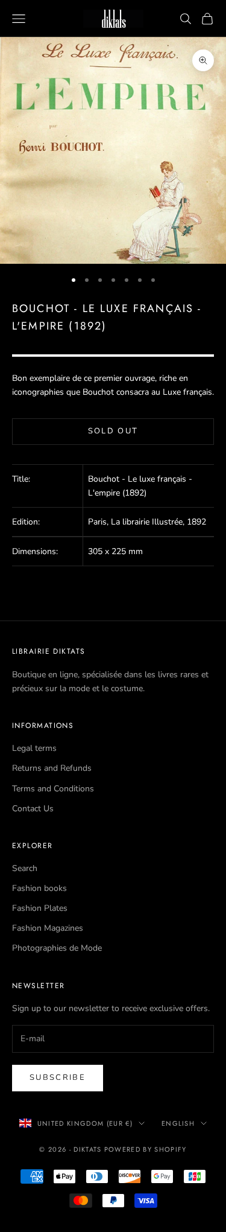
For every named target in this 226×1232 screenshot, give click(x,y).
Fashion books (39, 888)
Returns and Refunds (52, 768)
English (178, 1123)
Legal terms (34, 748)
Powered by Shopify (145, 1149)
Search (24, 868)
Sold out (113, 431)
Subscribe (58, 1077)
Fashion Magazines (47, 928)
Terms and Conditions (53, 788)
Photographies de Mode (57, 948)
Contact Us (33, 808)
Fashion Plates (39, 908)
